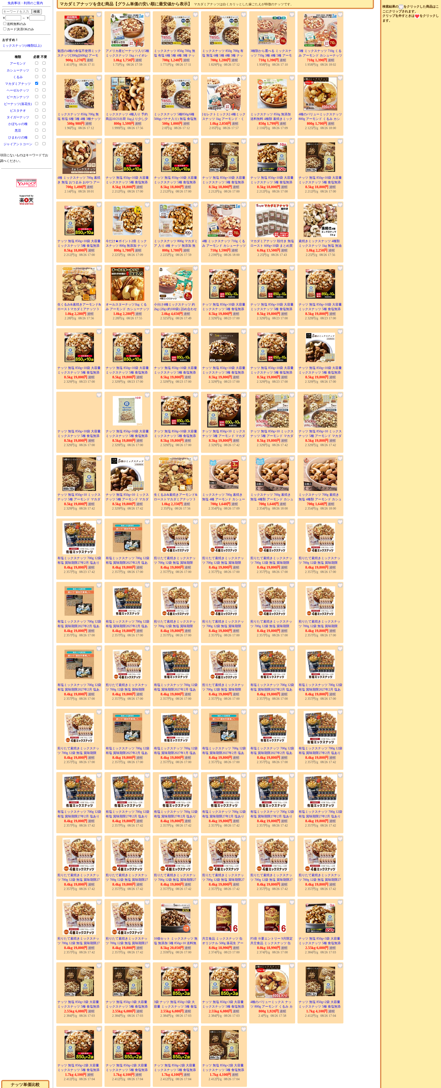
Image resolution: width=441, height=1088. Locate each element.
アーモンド (18, 63)
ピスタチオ (18, 110)
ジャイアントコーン (17, 144)
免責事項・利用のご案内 (25, 3)
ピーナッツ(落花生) (18, 104)
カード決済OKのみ (20, 29)
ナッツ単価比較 (25, 1084)
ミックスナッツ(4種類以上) (22, 45)
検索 (37, 11)
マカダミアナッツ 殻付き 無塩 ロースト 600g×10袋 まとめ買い (272, 245)
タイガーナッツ (18, 117)
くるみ (18, 77)
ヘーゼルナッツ (18, 90)
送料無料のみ (16, 24)
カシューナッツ (18, 70)
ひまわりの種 (18, 137)
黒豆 (18, 130)
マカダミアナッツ (18, 83)
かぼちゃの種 (18, 124)
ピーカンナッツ (18, 97)
